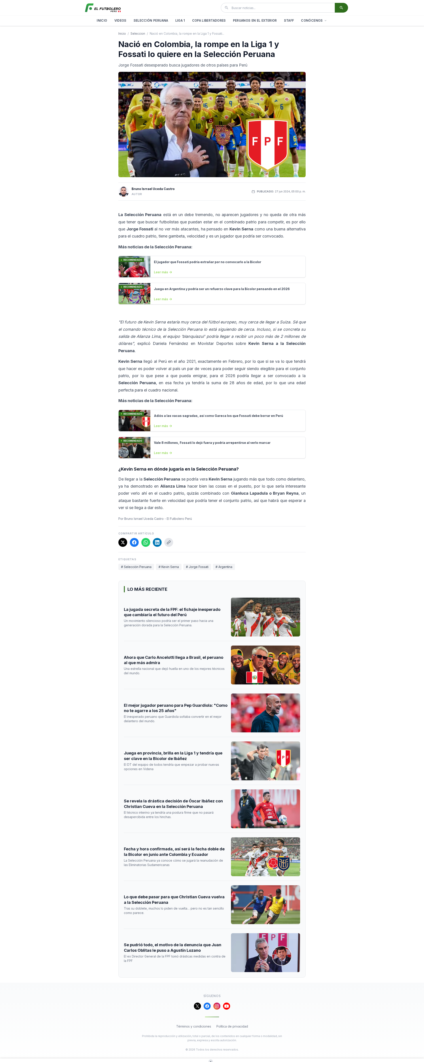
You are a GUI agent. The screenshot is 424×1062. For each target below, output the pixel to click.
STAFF (289, 20)
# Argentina (224, 567)
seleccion (138, 33)
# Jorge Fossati (197, 567)
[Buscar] (341, 8)
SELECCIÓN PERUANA (151, 20)
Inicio (122, 33)
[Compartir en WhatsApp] (145, 542)
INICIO (102, 20)
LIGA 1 (180, 20)
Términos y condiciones (193, 1026)
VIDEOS (120, 20)
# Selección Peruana (136, 567)
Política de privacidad (232, 1026)
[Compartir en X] (122, 542)
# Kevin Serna (169, 567)
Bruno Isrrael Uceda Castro (153, 189)
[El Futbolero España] (103, 8)
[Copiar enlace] (168, 542)
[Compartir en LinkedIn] (157, 542)
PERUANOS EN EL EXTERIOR (255, 20)
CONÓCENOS (312, 20)
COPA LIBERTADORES (209, 20)
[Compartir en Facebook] (134, 542)
